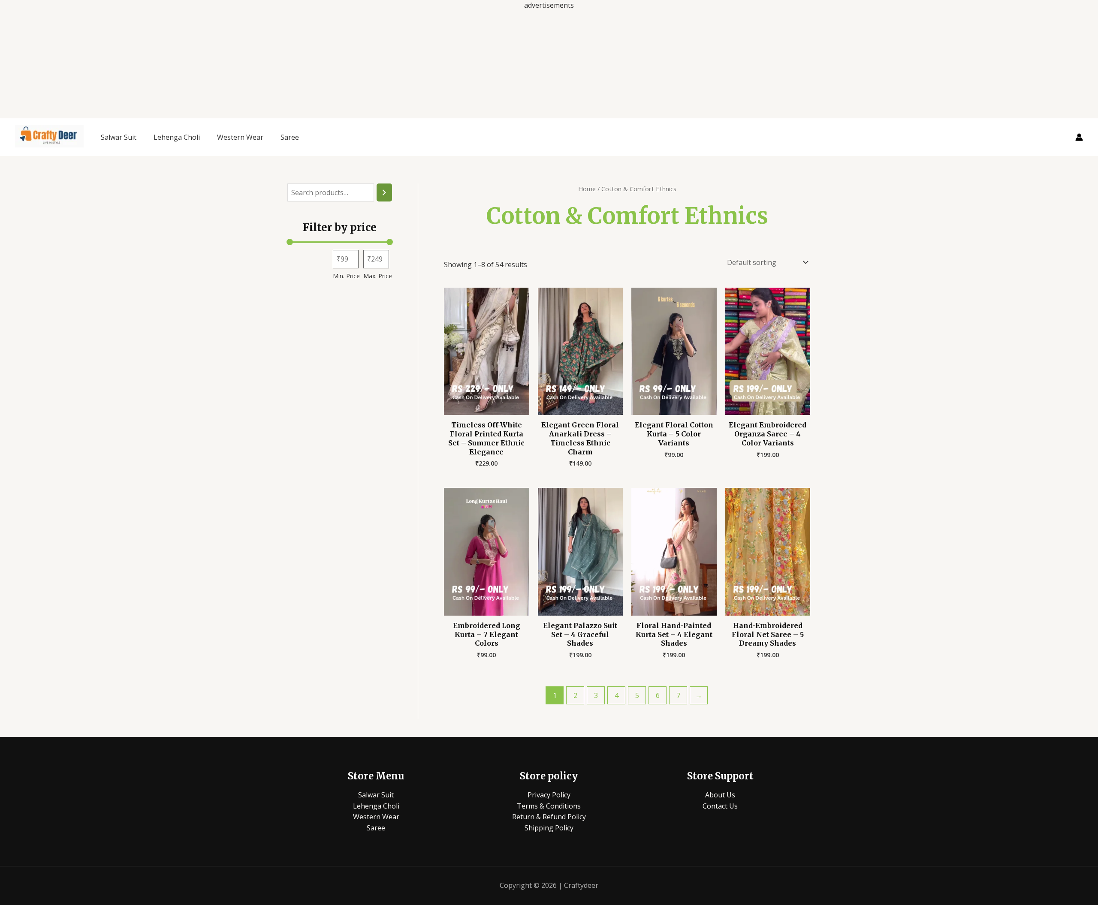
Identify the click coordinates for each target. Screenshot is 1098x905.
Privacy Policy (549, 795)
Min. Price (346, 276)
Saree (290, 137)
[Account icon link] (1079, 137)
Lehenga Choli (177, 137)
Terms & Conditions (549, 806)
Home (587, 188)
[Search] (384, 192)
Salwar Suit (118, 137)
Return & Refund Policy (549, 816)
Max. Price (377, 276)
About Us (720, 795)
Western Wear (240, 137)
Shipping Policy (549, 828)
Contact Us (720, 806)
